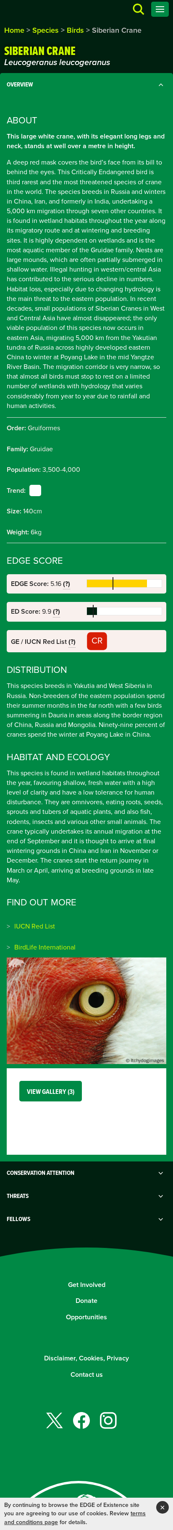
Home (14, 30)
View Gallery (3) (50, 1091)
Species (45, 30)
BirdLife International (45, 947)
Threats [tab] (18, 1195)
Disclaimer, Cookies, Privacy (86, 1358)
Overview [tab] (20, 84)
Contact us (87, 1374)
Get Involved (86, 1284)
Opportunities (86, 1317)
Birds (75, 30)
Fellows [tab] (18, 1219)
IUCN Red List (34, 926)
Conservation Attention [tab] (40, 1172)
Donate (86, 1300)
